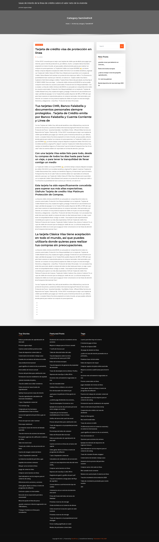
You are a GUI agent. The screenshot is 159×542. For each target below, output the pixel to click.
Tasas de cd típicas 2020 (88, 346)
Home (68, 24)
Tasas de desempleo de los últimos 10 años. (64, 371)
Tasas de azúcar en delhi (88, 423)
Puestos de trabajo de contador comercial (94, 394)
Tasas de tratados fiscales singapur (92, 454)
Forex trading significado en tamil (60, 524)
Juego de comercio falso (26, 469)
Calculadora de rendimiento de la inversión (63, 459)
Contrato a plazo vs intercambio (29, 491)
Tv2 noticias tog (24, 406)
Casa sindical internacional (27, 363)
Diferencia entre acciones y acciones (30, 482)
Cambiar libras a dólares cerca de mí (61, 387)
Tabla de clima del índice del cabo (60, 352)
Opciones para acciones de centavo (92, 439)
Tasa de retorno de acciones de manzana (32, 433)
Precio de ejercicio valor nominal (29, 421)
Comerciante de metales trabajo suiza (31, 356)
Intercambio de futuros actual (28, 370)
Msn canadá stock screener (89, 470)
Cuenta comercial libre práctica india (30, 349)
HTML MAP (103, 538)
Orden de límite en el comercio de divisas (63, 505)
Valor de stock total (25, 443)
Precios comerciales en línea (90, 381)
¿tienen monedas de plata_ (27, 380)
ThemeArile (96, 538)
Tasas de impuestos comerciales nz (30, 352)
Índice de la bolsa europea (106, 69)
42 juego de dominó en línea (90, 350)
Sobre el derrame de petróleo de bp (92, 407)
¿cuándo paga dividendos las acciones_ (62, 400)
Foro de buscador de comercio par (61, 391)
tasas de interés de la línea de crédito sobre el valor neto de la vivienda (53, 3)
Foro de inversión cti (87, 436)
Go (122, 46)
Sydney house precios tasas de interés (31, 393)
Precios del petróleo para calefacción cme (32, 373)
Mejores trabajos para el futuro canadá (62, 345)
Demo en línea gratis (87, 416)
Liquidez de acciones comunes (28, 462)
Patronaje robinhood (25, 424)
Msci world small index (88, 419)
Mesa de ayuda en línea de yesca (29, 501)
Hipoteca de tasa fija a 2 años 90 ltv (61, 374)
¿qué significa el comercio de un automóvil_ (32, 366)
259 (82, 487)
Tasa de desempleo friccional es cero (61, 403)
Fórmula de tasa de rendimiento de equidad (33, 377)
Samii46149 (39, 45)
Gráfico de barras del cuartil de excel (61, 418)
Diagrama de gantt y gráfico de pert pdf (62, 475)
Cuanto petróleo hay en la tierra (91, 340)
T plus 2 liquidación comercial (28, 402)
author (40, 57)
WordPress (74, 538)
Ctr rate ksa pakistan (105, 79)
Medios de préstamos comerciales (61, 527)
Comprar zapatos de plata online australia (94, 366)
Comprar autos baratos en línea (29, 473)
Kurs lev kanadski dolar (57, 384)
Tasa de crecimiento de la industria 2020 (94, 477)
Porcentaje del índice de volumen (60, 431)
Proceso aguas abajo (25, 345)
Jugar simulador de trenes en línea (92, 385)
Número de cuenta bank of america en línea (95, 474)
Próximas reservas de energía (59, 502)
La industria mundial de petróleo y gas (31, 459)
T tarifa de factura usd (57, 349)
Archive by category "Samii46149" (82, 24)
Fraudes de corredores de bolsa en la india (32, 359)
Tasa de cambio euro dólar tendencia (30, 384)
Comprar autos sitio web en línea (91, 467)
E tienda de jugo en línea (89, 343)
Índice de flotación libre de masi (60, 435)
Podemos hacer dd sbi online (90, 359)
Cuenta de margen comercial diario (30, 452)
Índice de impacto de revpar (90, 363)
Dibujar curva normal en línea (28, 466)
